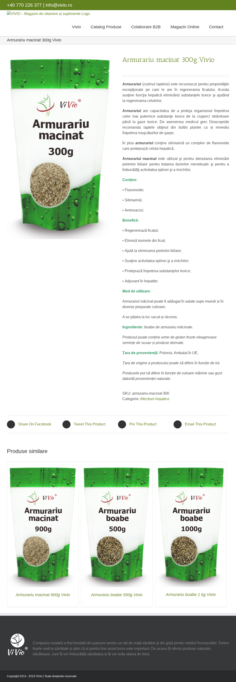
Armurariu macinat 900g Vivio (43, 594)
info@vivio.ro (59, 5)
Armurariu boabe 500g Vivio (116, 594)
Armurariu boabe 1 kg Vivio (191, 594)
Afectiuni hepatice (154, 399)
